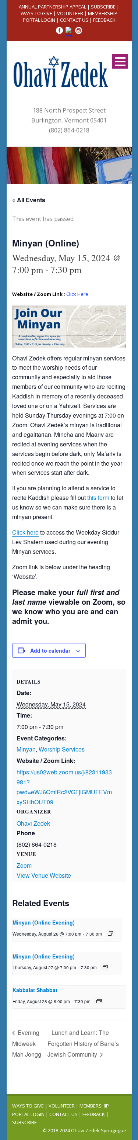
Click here (25, 532)
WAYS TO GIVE (36, 13)
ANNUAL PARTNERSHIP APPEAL (52, 6)
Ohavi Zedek (33, 823)
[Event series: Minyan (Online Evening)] (110, 933)
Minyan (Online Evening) (44, 922)
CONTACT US (74, 20)
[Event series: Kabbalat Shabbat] (99, 1001)
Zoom (24, 865)
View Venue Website (44, 875)
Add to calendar (50, 650)
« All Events (28, 200)
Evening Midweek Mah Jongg (26, 1043)
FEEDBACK (104, 20)
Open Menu (120, 61)
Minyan (26, 749)
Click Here (77, 294)
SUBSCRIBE (103, 6)
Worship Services (62, 749)
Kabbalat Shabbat (35, 990)
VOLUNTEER (70, 13)
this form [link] (98, 497)
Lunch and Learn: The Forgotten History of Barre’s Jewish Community (83, 1043)
